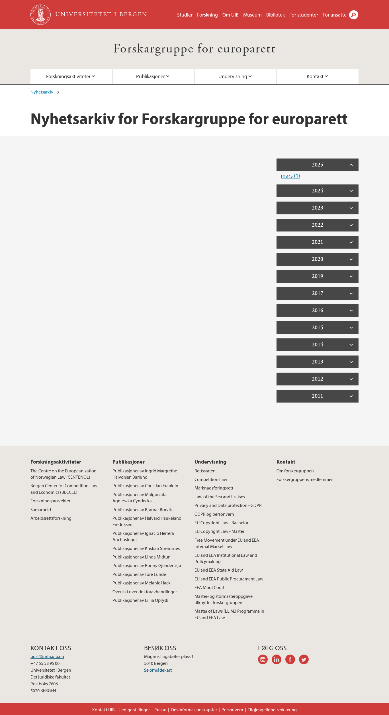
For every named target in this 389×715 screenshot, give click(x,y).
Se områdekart (158, 670)
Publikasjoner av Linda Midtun (141, 557)
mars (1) (290, 175)
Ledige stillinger (134, 709)
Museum (252, 14)
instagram (265, 660)
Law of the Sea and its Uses (220, 496)
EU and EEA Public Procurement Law (229, 579)
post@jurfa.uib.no (47, 656)
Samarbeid (40, 509)
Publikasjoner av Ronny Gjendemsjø (146, 565)
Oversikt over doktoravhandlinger (144, 591)
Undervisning (232, 76)
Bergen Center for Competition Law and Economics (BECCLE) (63, 489)
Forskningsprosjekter (50, 500)
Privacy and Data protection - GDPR (228, 505)
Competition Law (211, 479)
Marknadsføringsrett (214, 488)
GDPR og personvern (214, 514)
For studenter (303, 14)
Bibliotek (275, 14)
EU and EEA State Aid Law (219, 570)
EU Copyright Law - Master (219, 531)
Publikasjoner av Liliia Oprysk (140, 600)
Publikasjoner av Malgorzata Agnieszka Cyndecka (139, 497)
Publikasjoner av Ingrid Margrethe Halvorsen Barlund (144, 474)
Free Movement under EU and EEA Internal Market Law (227, 543)
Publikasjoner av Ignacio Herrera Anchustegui (143, 536)
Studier (185, 14)
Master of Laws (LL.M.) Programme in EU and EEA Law (229, 614)
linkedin (278, 660)
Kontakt (315, 76)
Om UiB (230, 14)
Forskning (207, 14)
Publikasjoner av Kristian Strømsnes (146, 548)
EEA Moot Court (209, 587)
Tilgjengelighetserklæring (272, 709)
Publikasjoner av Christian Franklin (145, 485)
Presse (160, 709)
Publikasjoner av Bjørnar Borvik (142, 509)
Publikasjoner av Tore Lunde (139, 574)
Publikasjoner (150, 76)
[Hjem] (41, 15)
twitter (306, 660)
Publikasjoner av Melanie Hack (141, 583)
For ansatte (335, 14)
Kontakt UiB (103, 709)
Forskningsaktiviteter (68, 76)
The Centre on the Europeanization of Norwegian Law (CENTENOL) (63, 474)
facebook (292, 660)
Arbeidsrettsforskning (50, 518)
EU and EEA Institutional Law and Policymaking (226, 558)
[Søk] (354, 15)
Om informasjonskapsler (194, 709)
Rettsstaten (205, 471)
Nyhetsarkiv (41, 92)
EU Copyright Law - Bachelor (221, 522)
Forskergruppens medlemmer (305, 479)
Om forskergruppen (295, 471)
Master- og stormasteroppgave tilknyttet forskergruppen (224, 599)
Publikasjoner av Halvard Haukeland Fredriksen (146, 521)
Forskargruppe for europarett (194, 49)
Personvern (232, 709)
